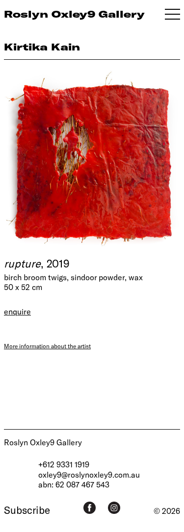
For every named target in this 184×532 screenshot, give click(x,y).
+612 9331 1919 (63, 464)
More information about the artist (47, 345)
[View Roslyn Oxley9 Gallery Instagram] (114, 508)
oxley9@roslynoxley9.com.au (89, 474)
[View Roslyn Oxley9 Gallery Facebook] (89, 508)
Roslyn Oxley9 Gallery (43, 442)
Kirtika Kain (42, 46)
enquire (17, 311)
